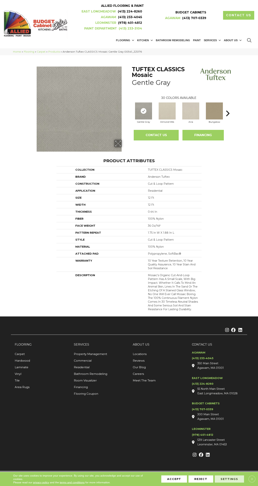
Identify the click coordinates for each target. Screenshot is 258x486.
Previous (130, 108)
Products (54, 51)
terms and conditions (72, 482)
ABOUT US (141, 344)
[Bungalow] (214, 111)
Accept (174, 479)
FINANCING (203, 135)
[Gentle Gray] (143, 111)
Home (17, 51)
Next (227, 108)
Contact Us (156, 135)
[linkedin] (239, 330)
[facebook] (233, 330)
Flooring (29, 51)
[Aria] (190, 111)
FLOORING (23, 344)
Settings (229, 479)
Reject (200, 479)
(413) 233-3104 (130, 28)
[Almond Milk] (167, 111)
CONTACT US (202, 344)
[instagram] (226, 330)
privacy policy (41, 482)
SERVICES (81, 344)
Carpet (41, 51)
